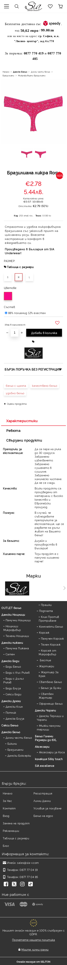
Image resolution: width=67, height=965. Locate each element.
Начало (6, 72)
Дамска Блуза (15, 718)
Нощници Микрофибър (12, 628)
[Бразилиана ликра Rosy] (27, 155)
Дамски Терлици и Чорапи (50, 717)
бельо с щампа (16, 385)
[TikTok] (31, 884)
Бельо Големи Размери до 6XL (46, 738)
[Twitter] (15, 884)
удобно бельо (15, 393)
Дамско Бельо (20, 72)
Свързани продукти (24, 440)
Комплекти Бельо (51, 626)
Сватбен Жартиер (46, 695)
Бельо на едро (43, 815)
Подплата (46, 610)
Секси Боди (13, 694)
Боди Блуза (13, 688)
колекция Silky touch (49, 759)
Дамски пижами (12, 642)
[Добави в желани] (57, 323)
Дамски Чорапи (45, 710)
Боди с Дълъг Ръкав (13, 680)
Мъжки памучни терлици (48, 727)
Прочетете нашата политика (33, 939)
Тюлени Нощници (17, 636)
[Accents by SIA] (50, 588)
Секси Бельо (9, 725)
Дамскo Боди (10, 661)
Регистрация (43, 793)
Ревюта (13, 430)
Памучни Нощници (18, 620)
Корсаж (44, 632)
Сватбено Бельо (50, 682)
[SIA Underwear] (17, 588)
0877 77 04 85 (29, 877)
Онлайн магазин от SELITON (33, 961)
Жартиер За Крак (48, 674)
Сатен (10, 654)
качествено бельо (44, 385)
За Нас (7, 800)
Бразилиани (8, 75)
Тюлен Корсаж (50, 644)
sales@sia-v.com (28, 862)
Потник (11, 712)
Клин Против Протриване (49, 618)
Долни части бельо (40, 72)
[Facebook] (7, 884)
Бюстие (45, 660)
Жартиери (46, 666)
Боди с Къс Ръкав (18, 672)
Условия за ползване (48, 808)
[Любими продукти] (50, 6)
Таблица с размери (20, 267)
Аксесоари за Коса (52, 752)
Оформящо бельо (51, 703)
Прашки (46, 604)
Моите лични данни (35, 949)
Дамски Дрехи (11, 701)
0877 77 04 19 (29, 869)
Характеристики (22, 420)
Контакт (9, 808)
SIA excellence (44, 765)
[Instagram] (23, 884)
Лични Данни (42, 800)
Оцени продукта (17, 403)
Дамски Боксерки (19, 755)
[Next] (64, 588)
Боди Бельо (13, 666)
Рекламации (11, 830)
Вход (6, 815)
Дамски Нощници (13, 614)
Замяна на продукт (16, 823)
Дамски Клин (14, 706)
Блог (6, 845)
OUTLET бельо (11, 607)
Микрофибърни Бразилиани (32, 75)
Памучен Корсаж (52, 638)
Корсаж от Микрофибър (47, 652)
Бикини (12, 743)
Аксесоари (42, 746)
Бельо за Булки (51, 688)
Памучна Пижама (17, 648)
